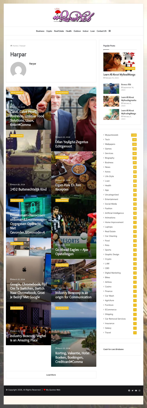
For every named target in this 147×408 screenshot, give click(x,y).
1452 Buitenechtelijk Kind (28, 189)
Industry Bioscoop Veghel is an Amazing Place (28, 338)
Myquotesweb (111, 135)
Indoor (85, 31)
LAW (107, 263)
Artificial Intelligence (114, 213)
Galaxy (108, 328)
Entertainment (111, 199)
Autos (107, 172)
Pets (107, 245)
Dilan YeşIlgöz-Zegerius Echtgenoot (71, 144)
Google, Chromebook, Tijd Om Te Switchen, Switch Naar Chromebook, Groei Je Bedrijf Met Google (28, 290)
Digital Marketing (113, 273)
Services (109, 153)
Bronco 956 (126, 84)
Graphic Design (112, 254)
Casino (108, 286)
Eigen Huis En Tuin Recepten (68, 187)
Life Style (109, 176)
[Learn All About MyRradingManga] (111, 114)
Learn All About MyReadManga (119, 74)
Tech (107, 139)
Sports (108, 250)
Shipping (109, 314)
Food (107, 240)
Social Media (111, 204)
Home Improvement (114, 222)
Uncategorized (112, 195)
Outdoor (77, 31)
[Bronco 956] (111, 88)
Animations (110, 217)
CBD (107, 268)
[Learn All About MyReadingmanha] (111, 101)
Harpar (32, 63)
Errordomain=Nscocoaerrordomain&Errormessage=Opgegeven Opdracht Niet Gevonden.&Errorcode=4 (28, 223)
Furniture (109, 305)
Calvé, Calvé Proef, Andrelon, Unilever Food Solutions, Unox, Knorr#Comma (27, 118)
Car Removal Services (115, 319)
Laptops (109, 227)
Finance (108, 291)
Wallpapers (110, 144)
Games (108, 149)
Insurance (109, 323)
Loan (92, 31)
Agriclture (109, 300)
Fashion (108, 208)
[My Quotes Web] (73, 15)
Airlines (108, 282)
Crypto (49, 31)
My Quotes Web (53, 390)
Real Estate (59, 31)
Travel (108, 332)
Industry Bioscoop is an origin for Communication (73, 295)
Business (40, 31)
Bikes (107, 277)
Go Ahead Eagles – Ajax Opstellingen (71, 252)
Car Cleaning (111, 236)
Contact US (102, 31)
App (107, 190)
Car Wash (109, 296)
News (107, 167)
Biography (109, 158)
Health (69, 31)
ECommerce (110, 309)
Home (15, 46)
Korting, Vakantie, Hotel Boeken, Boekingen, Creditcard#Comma (72, 357)
